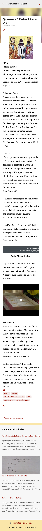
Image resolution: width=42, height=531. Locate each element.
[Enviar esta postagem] (4, 391)
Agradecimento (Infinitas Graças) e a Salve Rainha (21, 436)
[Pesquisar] (38, 4)
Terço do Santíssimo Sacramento (14, 476)
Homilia (14, 393)
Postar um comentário (13, 418)
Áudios (6, 393)
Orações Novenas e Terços (14, 397)
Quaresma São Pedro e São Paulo (16, 400)
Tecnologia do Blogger (22, 523)
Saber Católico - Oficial (17, 4)
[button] (4, 30)
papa (29, 397)
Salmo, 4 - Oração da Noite (12, 498)
